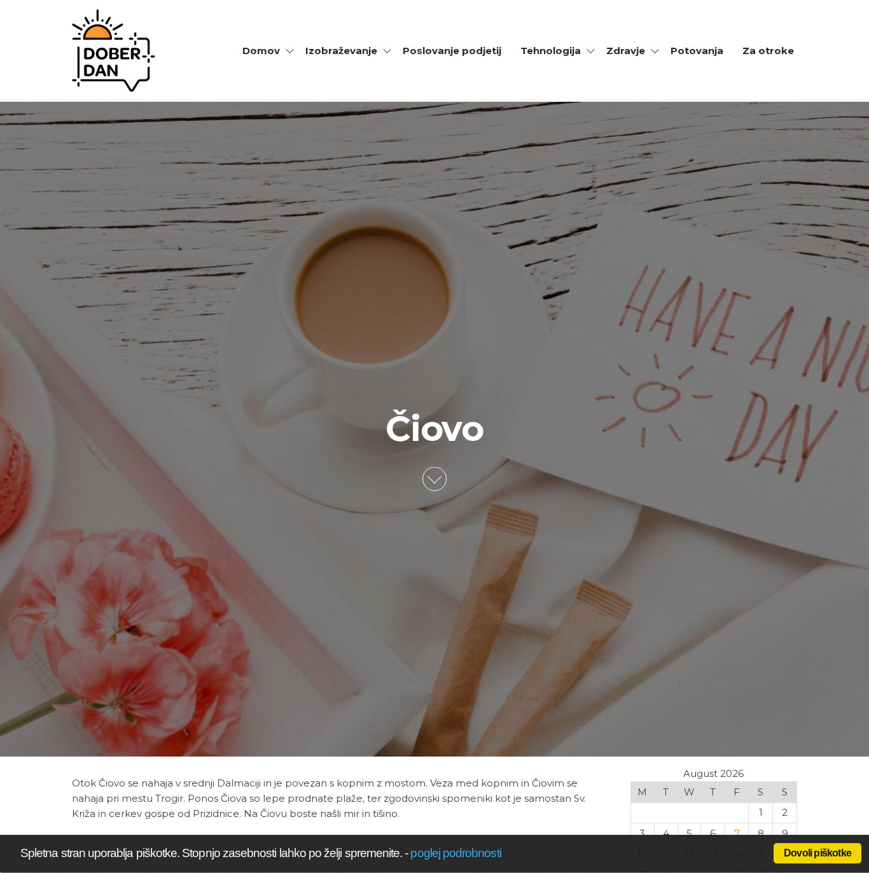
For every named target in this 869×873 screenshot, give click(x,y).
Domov (261, 51)
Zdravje (625, 51)
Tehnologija (550, 51)
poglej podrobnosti (455, 853)
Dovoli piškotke (817, 853)
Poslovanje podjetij (452, 51)
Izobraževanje (341, 51)
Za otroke (768, 51)
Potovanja (697, 51)
